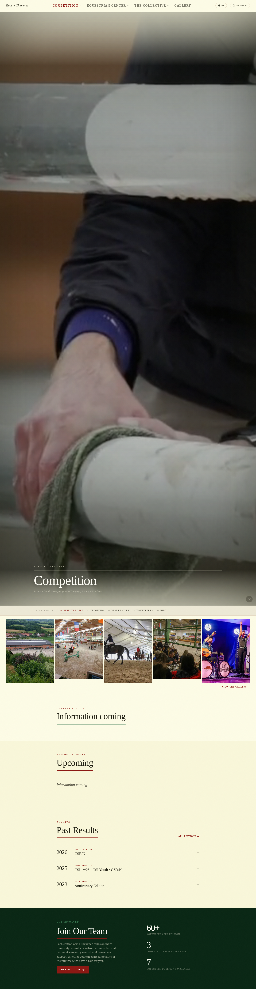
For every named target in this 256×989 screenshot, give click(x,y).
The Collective (150, 5)
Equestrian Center (106, 5)
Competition (66, 5)
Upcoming (95, 610)
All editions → (188, 836)
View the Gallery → (236, 686)
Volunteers (143, 610)
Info (161, 610)
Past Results (118, 610)
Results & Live (71, 610)
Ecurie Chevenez (17, 5)
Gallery (182, 5)
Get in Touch (70, 969)
